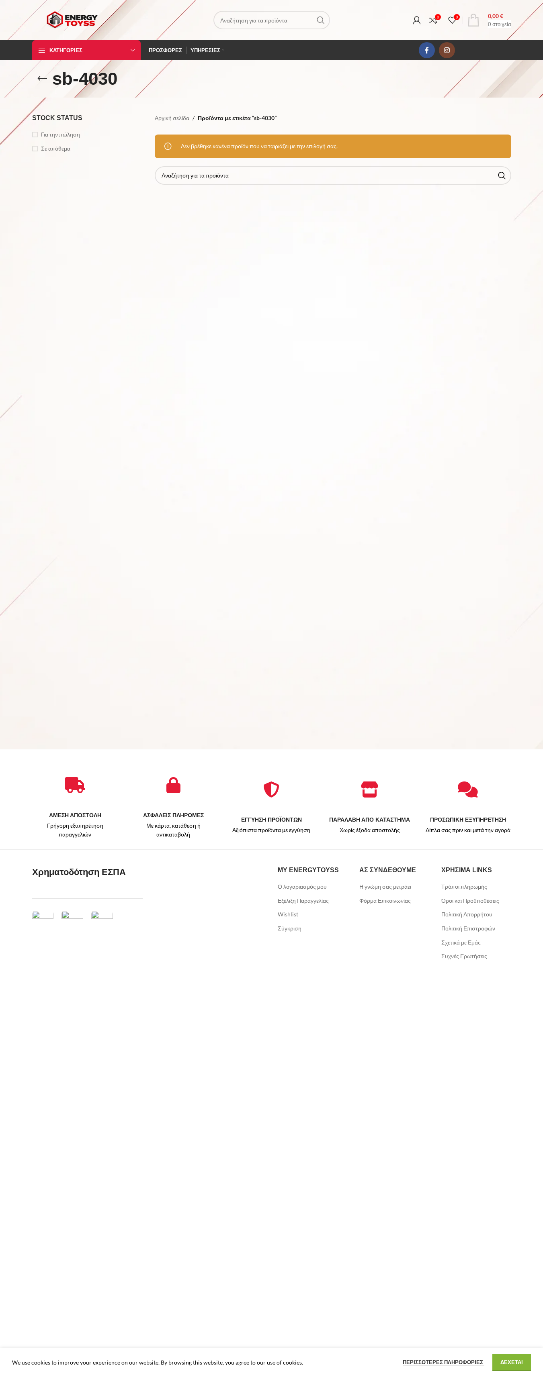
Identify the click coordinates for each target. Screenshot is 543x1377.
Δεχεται (511, 1362)
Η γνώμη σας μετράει (385, 886)
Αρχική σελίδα (172, 117)
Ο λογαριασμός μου (302, 886)
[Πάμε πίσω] (42, 79)
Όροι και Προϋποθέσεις (470, 900)
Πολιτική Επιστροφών (468, 928)
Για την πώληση (60, 134)
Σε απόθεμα (55, 148)
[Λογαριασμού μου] (417, 20)
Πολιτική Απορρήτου (466, 914)
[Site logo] (72, 19)
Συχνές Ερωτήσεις (464, 956)
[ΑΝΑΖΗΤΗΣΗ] (320, 20)
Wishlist (288, 914)
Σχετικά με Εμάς (461, 942)
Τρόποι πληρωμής (464, 886)
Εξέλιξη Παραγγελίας (303, 900)
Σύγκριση (289, 928)
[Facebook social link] (427, 50)
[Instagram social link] (447, 50)
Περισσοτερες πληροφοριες (443, 1362)
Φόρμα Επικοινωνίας (385, 900)
